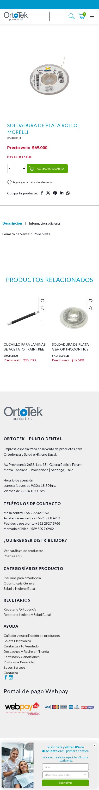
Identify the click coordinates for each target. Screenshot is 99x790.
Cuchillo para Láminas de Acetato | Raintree (25, 346)
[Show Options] (85, 775)
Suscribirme (65, 782)
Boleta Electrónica (17, 641)
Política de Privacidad (19, 662)
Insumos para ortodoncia (22, 578)
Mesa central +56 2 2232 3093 (26, 513)
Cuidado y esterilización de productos (32, 635)
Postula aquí (13, 556)
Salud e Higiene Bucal (20, 588)
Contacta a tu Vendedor (22, 646)
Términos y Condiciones (22, 657)
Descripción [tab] (12, 223)
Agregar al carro (50, 168)
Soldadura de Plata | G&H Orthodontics (71, 346)
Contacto (11, 673)
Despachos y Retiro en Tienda (26, 651)
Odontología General (19, 583)
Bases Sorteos (14, 667)
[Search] (71, 16)
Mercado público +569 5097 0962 (29, 529)
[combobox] (64, 775)
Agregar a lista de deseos (33, 182)
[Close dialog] (94, 745)
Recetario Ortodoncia (20, 609)
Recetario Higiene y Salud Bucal (27, 614)
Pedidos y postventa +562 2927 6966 (32, 523)
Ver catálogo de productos (23, 551)
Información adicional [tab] (45, 223)
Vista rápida (42, 308)
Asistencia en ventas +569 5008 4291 (32, 518)
